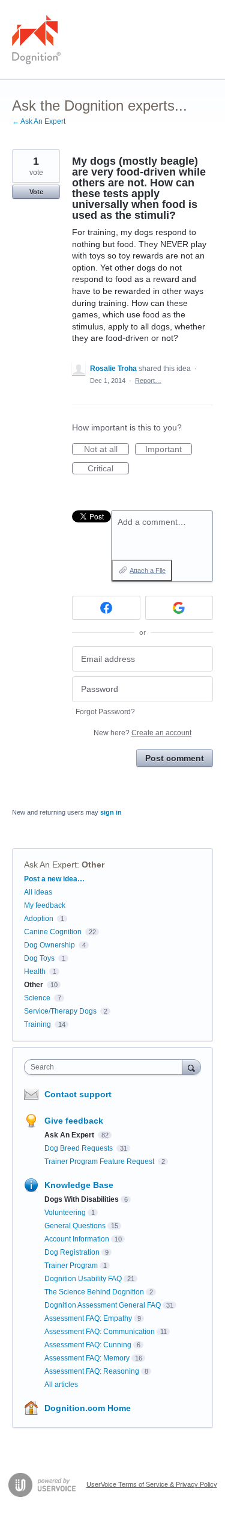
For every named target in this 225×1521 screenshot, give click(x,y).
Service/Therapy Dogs (60, 1011)
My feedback (44, 905)
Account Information (76, 1239)
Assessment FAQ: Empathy (88, 1318)
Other (93, 864)
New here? (142, 733)
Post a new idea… (54, 879)
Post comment (174, 758)
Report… (148, 380)
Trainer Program (71, 1265)
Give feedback (73, 1120)
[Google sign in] (179, 608)
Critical (108, 469)
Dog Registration (72, 1252)
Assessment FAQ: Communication (99, 1331)
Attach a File (148, 570)
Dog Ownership (49, 945)
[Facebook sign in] (106, 608)
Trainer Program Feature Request (100, 1161)
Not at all (106, 449)
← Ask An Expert (38, 121)
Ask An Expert (50, 864)
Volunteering (65, 1212)
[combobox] (106, 1067)
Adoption (38, 918)
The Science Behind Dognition (94, 1292)
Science (37, 998)
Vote (36, 191)
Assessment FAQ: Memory (87, 1358)
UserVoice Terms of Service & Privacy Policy (151, 1484)
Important (168, 449)
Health (35, 971)
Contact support (78, 1094)
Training (37, 1024)
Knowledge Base (78, 1185)
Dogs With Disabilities (81, 1199)
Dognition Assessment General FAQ (102, 1305)
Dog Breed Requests (79, 1148)
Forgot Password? (105, 712)
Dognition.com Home (87, 1408)
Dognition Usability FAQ (83, 1279)
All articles (61, 1384)
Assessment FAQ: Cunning (87, 1345)
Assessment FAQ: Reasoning (91, 1371)
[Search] (191, 1066)
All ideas (38, 892)
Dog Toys (39, 958)
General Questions (75, 1226)
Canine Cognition (53, 932)
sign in (111, 812)
